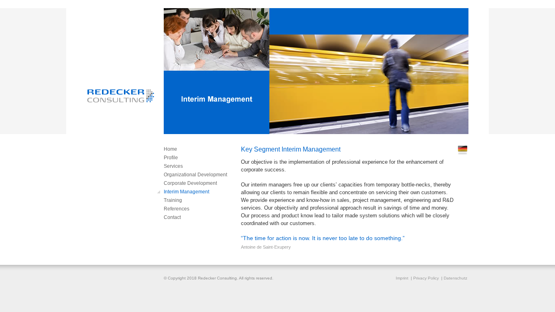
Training (173, 200)
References (176, 209)
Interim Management (186, 192)
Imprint (402, 278)
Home (170, 149)
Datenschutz (455, 278)
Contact (172, 217)
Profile (171, 157)
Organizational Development (195, 175)
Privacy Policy (426, 278)
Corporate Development (190, 183)
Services (173, 166)
